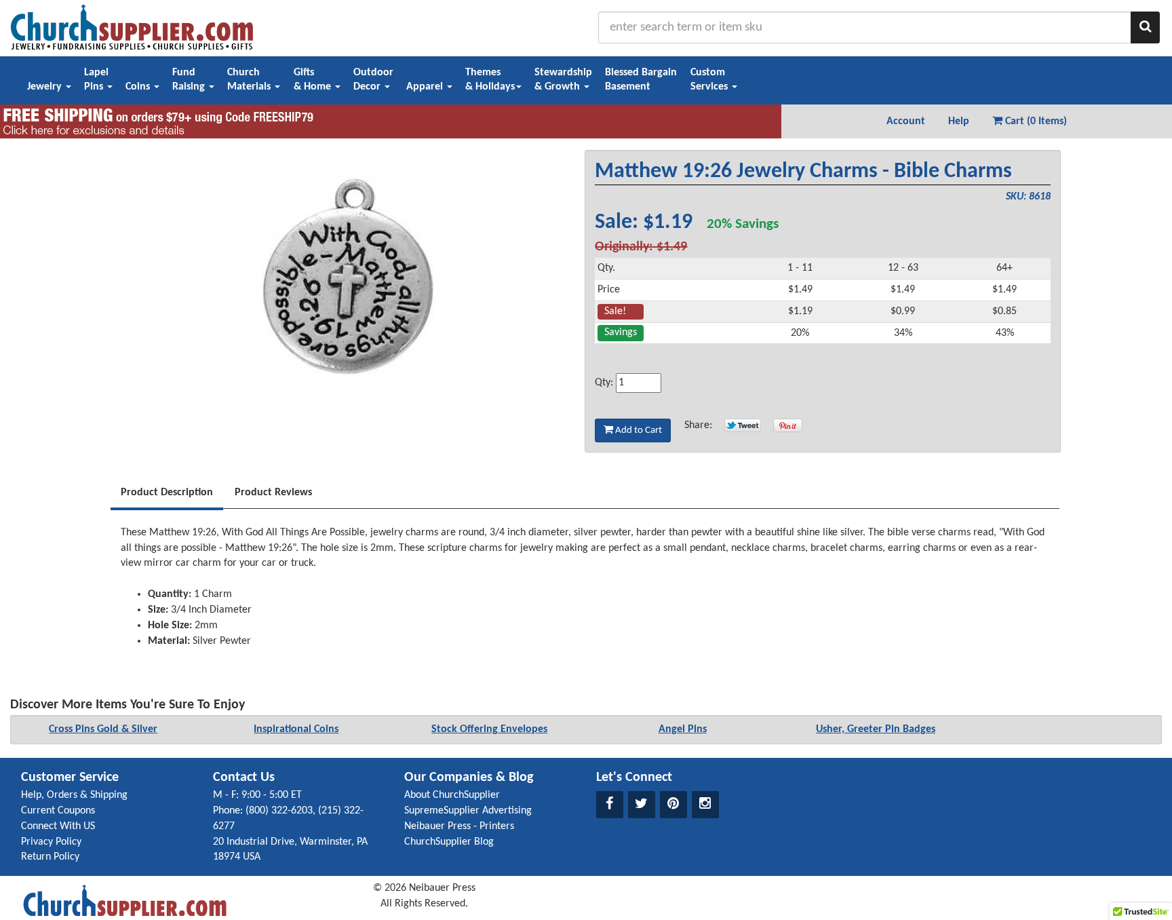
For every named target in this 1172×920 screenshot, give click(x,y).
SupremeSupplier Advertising (468, 810)
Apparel (426, 86)
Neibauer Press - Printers (459, 826)
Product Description (167, 492)
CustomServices (710, 79)
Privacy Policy (51, 842)
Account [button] (905, 121)
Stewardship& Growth (563, 79)
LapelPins (96, 79)
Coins (139, 86)
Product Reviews (273, 492)
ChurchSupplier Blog (449, 842)
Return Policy (50, 856)
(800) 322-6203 (279, 810)
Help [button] (958, 121)
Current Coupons (58, 810)
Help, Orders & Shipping (74, 795)
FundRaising (190, 79)
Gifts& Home (314, 79)
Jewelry (45, 86)
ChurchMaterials (250, 79)
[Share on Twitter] (742, 425)
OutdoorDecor (373, 79)
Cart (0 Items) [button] (1034, 121)
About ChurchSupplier (452, 795)
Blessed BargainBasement (641, 79)
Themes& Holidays (490, 79)
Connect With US (58, 826)
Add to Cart (637, 430)
